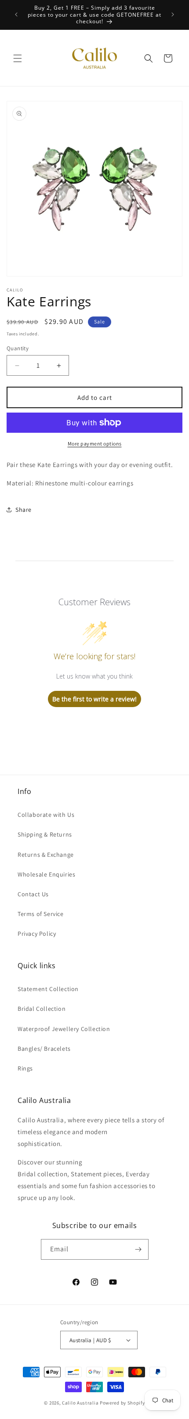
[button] (17, 58)
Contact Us (33, 894)
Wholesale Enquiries (46, 874)
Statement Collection (48, 989)
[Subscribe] (138, 1249)
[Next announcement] (172, 14)
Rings (25, 1068)
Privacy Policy (37, 934)
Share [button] (23, 510)
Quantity (18, 348)
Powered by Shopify (122, 1403)
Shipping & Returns (45, 834)
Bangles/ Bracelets (44, 1049)
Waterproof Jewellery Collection (64, 1029)
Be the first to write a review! (94, 699)
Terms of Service (41, 914)
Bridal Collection (41, 1009)
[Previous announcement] (16, 14)
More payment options (95, 443)
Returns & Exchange (46, 855)
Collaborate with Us (46, 815)
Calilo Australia (80, 1403)
